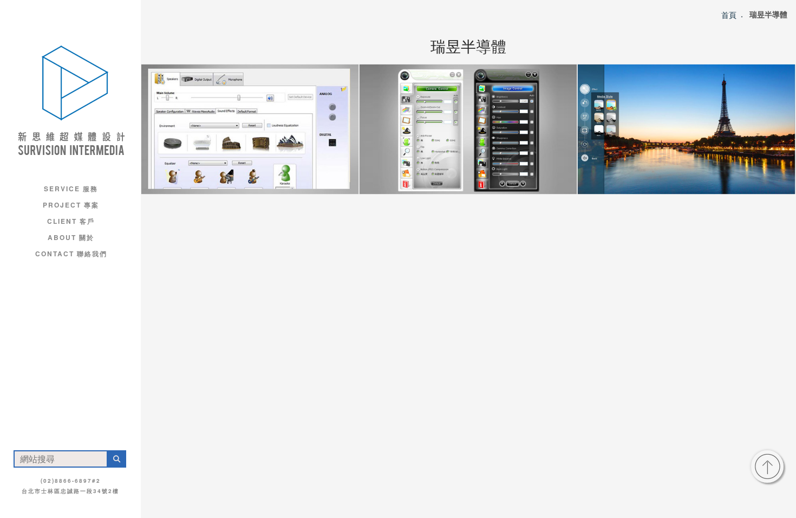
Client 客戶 (71, 221)
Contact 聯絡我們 (71, 253)
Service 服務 (71, 188)
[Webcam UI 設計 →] (468, 129)
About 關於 (71, 237)
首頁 (728, 14)
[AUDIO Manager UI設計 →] (250, 129)
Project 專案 (71, 205)
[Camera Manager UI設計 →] (686, 129)
